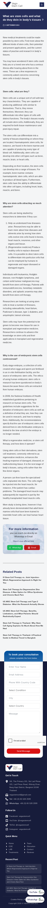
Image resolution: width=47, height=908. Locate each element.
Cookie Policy (16, 899)
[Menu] (42, 4)
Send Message (23, 751)
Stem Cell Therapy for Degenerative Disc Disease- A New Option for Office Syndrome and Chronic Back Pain (23, 592)
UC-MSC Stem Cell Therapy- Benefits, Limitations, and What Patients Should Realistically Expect (20, 613)
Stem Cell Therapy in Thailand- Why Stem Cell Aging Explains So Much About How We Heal (23, 625)
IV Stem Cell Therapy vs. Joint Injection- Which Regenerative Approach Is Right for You (22, 580)
